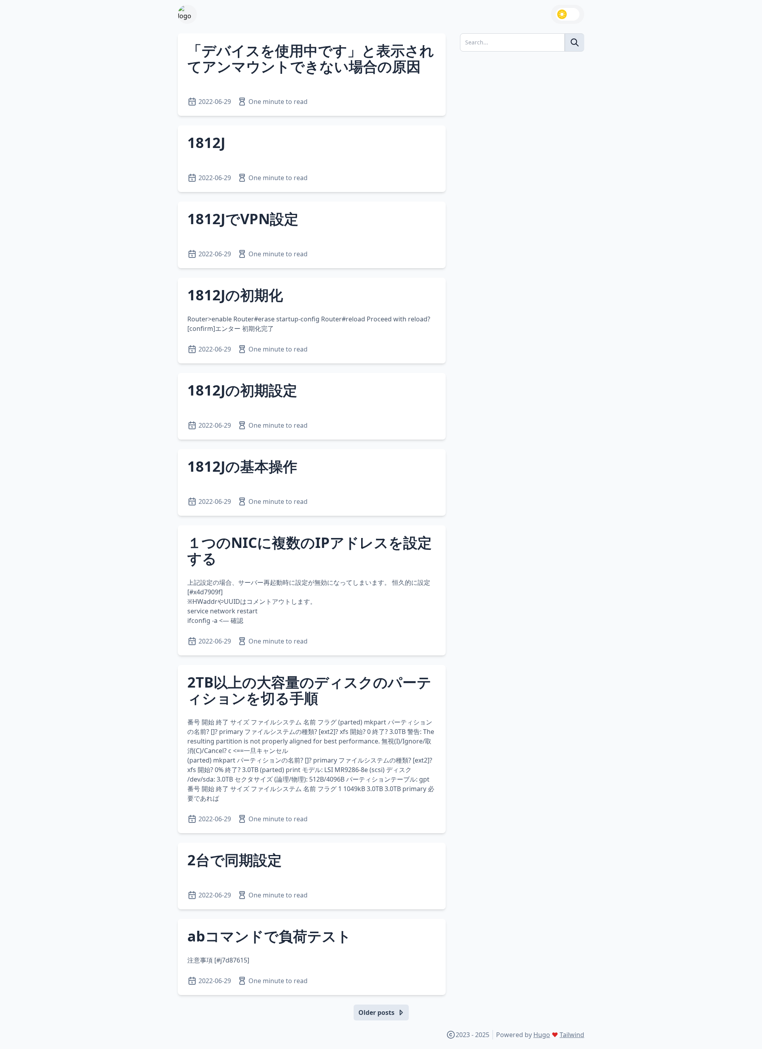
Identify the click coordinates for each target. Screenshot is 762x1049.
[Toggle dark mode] (567, 14)
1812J (206, 142)
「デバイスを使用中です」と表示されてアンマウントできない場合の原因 (310, 58)
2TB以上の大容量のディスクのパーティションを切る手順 (309, 690)
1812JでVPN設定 (242, 219)
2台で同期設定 (234, 860)
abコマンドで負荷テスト (269, 936)
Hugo (541, 1034)
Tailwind (572, 1034)
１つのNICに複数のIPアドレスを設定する (309, 550)
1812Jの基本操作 (242, 466)
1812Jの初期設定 (242, 390)
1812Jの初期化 (235, 295)
